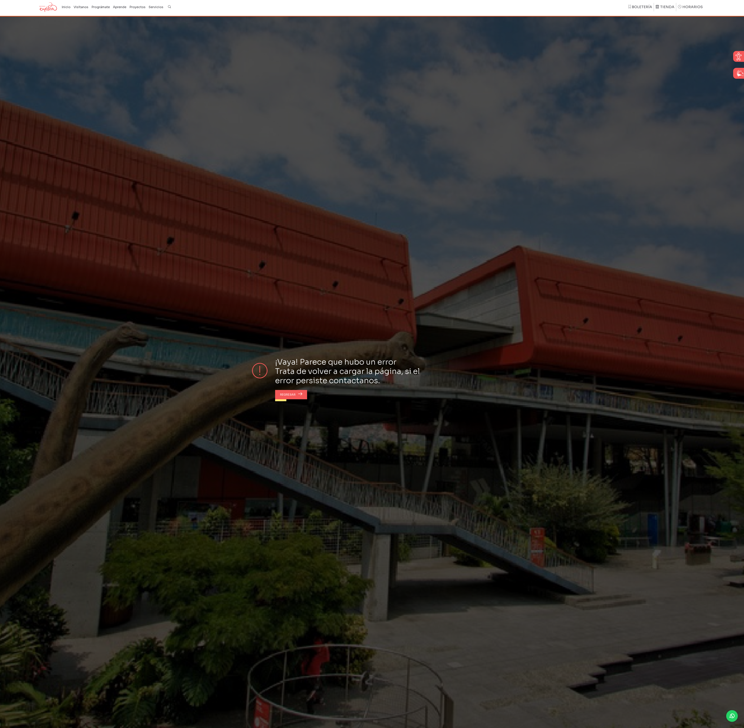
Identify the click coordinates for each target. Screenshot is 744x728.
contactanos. (354, 381)
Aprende (119, 7)
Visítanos (81, 7)
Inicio (66, 7)
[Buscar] (169, 7)
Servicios (156, 7)
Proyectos (137, 7)
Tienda (667, 7)
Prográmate (100, 7)
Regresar (287, 394)
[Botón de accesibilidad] (738, 56)
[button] (732, 716)
